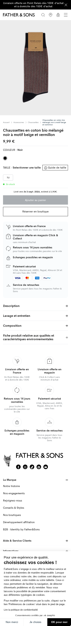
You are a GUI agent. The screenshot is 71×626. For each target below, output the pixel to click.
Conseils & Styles (13, 507)
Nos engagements (14, 493)
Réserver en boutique (35, 211)
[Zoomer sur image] (35, 67)
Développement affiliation (19, 522)
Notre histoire (11, 486)
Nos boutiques (12, 515)
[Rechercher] (43, 15)
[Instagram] (25, 467)
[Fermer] (66, 5)
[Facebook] (18, 467)
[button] (65, 15)
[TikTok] (32, 467)
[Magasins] (50, 15)
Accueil (6, 122)
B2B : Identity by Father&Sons (21, 529)
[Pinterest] (39, 467)
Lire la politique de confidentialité (21, 610)
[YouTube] (45, 467)
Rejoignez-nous (12, 500)
